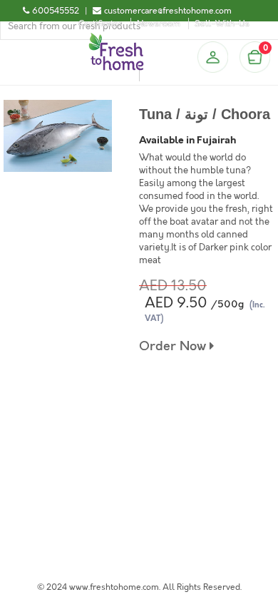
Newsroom (158, 23)
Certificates (100, 23)
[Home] (116, 38)
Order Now (174, 346)
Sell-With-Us (222, 23)
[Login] (212, 57)
